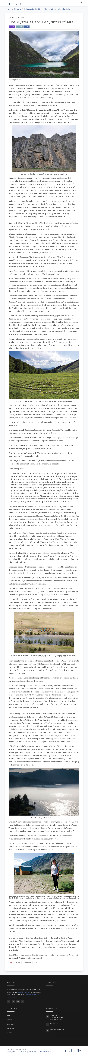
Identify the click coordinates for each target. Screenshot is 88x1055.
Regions (12, 26)
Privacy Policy (11, 1051)
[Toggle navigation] (77, 3)
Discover (10, 1033)
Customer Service (45, 1051)
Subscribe (10, 1028)
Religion (19, 26)
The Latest (10, 1024)
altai (36, 963)
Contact (9, 1020)
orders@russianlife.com (57, 1029)
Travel (26, 26)
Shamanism (27, 963)
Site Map (23, 1051)
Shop (9, 1015)
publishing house (23, 992)
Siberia (18, 963)
